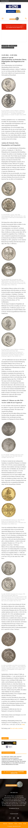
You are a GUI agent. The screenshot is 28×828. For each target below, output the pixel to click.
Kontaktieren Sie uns (14, 808)
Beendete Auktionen (8, 47)
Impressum (5, 823)
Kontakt (24, 823)
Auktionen (5, 45)
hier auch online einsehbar (16, 728)
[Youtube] (18, 818)
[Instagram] (14, 818)
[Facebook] (10, 818)
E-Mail (23, 724)
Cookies (15, 823)
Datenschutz (11, 823)
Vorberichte (13, 45)
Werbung (20, 823)
